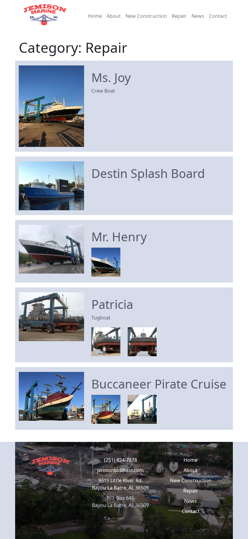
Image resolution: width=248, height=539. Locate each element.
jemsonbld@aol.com (120, 470)
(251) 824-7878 (120, 460)
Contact (218, 16)
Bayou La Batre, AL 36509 (120, 487)
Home (95, 16)
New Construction (146, 16)
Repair (179, 16)
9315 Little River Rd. (120, 480)
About (114, 16)
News (197, 16)
